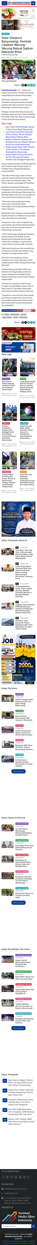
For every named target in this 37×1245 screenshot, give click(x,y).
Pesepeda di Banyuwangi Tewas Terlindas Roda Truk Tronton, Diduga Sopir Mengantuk (20, 1102)
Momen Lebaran (7, 317)
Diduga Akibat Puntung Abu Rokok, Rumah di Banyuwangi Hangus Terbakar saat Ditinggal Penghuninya (20, 157)
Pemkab (15, 317)
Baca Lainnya (18, 771)
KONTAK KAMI (19, 1241)
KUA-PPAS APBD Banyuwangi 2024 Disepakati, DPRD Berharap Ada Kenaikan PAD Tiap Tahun (21, 1111)
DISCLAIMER (29, 1241)
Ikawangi (23, 314)
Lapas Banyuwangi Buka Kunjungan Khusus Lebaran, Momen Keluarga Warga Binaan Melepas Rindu (19, 134)
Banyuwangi (23, 317)
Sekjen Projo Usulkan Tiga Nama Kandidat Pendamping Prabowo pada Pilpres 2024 (21, 1092)
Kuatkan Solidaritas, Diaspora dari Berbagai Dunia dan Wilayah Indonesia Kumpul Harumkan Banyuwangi (20, 141)
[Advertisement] (18, 795)
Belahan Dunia (15, 314)
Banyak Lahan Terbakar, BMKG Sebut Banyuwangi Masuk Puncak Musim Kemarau (21, 1121)
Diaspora (6, 314)
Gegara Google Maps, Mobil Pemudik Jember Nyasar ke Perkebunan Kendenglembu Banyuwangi (20, 149)
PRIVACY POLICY (9, 1243)
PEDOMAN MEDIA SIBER (24, 1243)
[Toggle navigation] (4, 3)
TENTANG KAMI (7, 1241)
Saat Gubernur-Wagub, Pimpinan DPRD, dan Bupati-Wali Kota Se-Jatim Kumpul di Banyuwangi (20, 1082)
